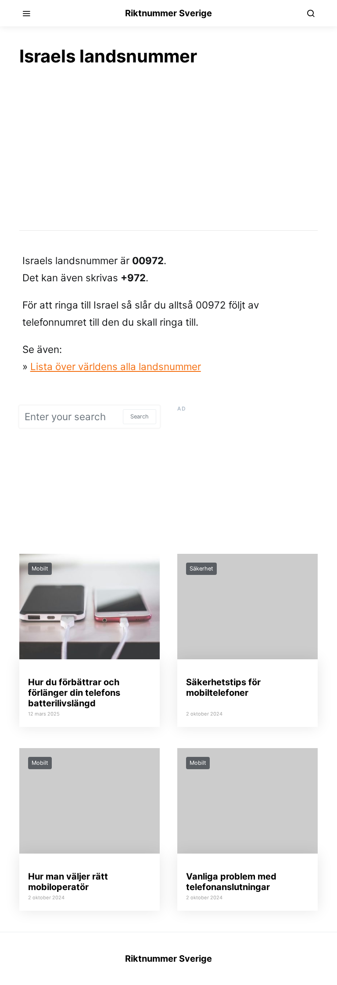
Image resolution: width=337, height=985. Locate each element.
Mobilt (40, 568)
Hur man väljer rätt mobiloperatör (68, 881)
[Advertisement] (168, 147)
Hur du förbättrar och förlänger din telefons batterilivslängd (74, 693)
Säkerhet (201, 568)
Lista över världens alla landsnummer (115, 366)
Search (139, 416)
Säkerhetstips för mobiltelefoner (223, 687)
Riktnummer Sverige (168, 13)
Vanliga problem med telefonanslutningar (231, 881)
